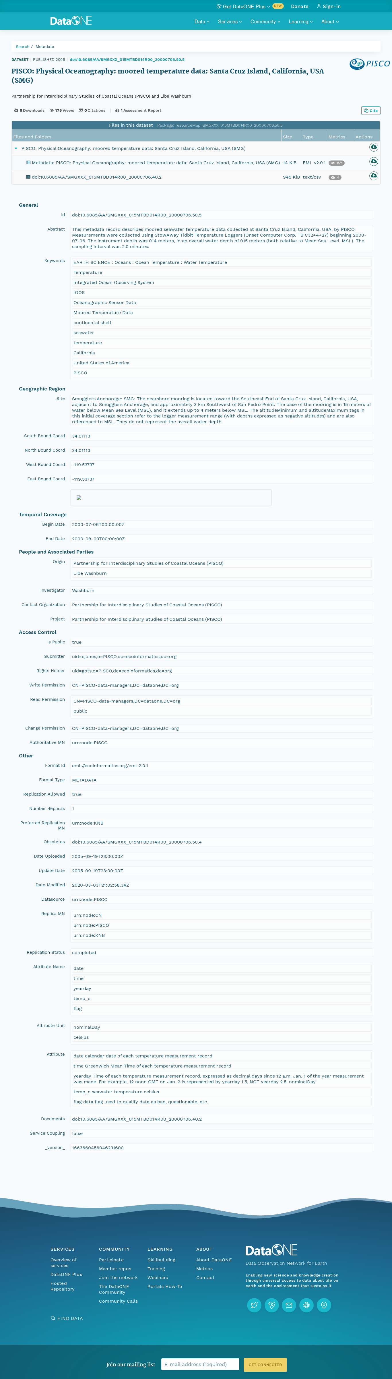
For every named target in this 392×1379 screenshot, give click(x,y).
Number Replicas (47, 808)
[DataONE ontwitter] (254, 1305)
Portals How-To (165, 1286)
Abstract (56, 229)
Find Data (70, 1318)
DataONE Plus (66, 1274)
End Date (55, 538)
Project (57, 619)
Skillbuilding (161, 1259)
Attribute (56, 1054)
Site (61, 398)
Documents (53, 1118)
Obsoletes (54, 841)
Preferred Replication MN (42, 825)
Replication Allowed (44, 794)
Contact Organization (43, 604)
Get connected (265, 1365)
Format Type (52, 779)
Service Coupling (47, 1133)
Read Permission (47, 699)
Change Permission (45, 728)
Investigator (52, 590)
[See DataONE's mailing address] (324, 1305)
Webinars (158, 1277)
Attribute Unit (51, 1025)
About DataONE (214, 1259)
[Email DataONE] (289, 1305)
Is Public (56, 642)
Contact (205, 1277)
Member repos (115, 1268)
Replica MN (53, 913)
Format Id (55, 765)
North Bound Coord (45, 450)
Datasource (53, 899)
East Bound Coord (46, 478)
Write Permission (47, 685)
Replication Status (46, 952)
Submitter (54, 656)
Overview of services (64, 1262)
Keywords (54, 260)
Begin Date (53, 524)
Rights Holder (50, 670)
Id (63, 214)
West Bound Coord (45, 464)
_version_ (55, 1147)
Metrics (204, 1268)
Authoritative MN (47, 742)
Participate (111, 1259)
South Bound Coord (44, 435)
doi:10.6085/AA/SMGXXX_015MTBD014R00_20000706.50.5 (127, 59)
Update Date (52, 870)
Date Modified (50, 884)
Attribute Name (49, 966)
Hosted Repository (63, 1286)
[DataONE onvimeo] (272, 1305)
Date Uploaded (49, 856)
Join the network (118, 1277)
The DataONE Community (114, 1289)
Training (156, 1268)
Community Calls (118, 1301)
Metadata (45, 46)
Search (23, 46)
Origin (59, 561)
